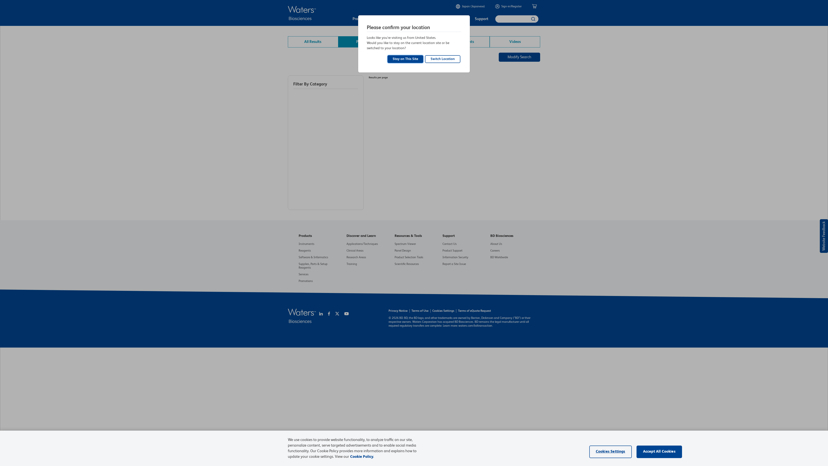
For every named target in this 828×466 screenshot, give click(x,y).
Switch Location (443, 59)
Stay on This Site (405, 59)
